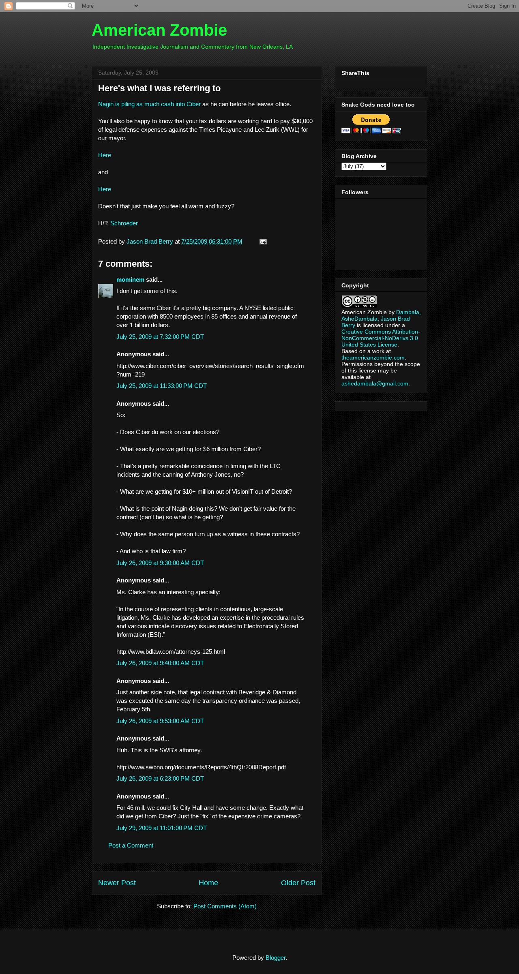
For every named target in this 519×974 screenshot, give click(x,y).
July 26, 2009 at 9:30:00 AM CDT (160, 562)
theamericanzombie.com (373, 357)
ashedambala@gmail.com (374, 383)
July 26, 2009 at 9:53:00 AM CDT (160, 720)
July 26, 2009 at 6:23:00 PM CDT (160, 778)
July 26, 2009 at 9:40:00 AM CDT (160, 662)
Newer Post (117, 883)
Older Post (298, 883)
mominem (130, 279)
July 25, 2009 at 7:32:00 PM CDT (160, 336)
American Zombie (159, 30)
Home (208, 883)
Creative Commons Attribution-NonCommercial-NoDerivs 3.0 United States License (380, 338)
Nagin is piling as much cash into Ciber (149, 104)
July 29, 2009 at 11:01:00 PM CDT (161, 827)
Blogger (275, 957)
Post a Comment (130, 845)
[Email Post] (261, 241)
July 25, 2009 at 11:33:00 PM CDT (161, 385)
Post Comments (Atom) (225, 906)
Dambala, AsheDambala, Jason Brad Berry (381, 318)
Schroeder (124, 223)
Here (104, 155)
